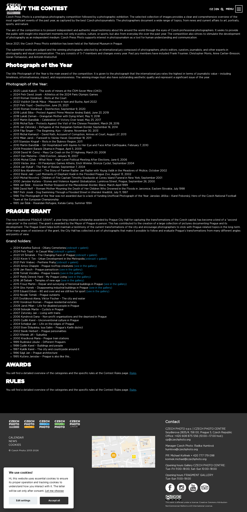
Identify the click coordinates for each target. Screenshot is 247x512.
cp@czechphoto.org (178, 439)
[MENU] (238, 8)
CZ (211, 9)
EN (217, 9)
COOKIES (15, 445)
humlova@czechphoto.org (181, 449)
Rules (132, 373)
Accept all (54, 500)
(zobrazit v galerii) (77, 248)
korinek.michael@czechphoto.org (185, 459)
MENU (230, 9)
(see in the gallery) (85, 266)
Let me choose (54, 490)
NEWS (13, 441)
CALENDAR (16, 438)
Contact (172, 422)
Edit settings (23, 500)
